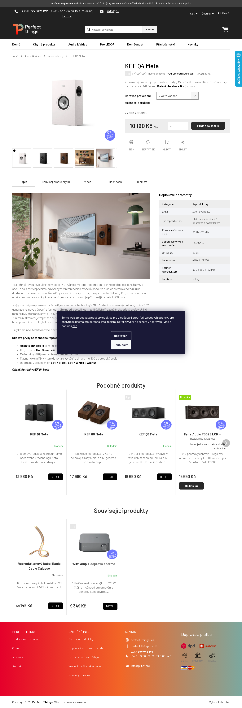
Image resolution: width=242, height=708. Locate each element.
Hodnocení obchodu (25, 639)
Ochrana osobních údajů (83, 657)
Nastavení (121, 335)
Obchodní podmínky (80, 639)
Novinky (17, 657)
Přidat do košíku (208, 125)
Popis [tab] (23, 181)
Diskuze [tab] (142, 181)
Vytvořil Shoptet (219, 702)
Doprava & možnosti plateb (85, 648)
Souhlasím (121, 345)
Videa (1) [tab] (89, 181)
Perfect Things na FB (144, 646)
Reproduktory (200, 204)
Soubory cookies (79, 675)
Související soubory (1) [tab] (56, 181)
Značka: (204, 73)
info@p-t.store (140, 665)
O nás (15, 648)
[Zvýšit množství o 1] (185, 126)
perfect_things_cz (142, 640)
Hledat (150, 29)
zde (75, 326)
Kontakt (17, 666)
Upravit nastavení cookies (103, 702)
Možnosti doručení (137, 102)
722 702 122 (145, 652)
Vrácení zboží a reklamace (84, 666)
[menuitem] (16, 44)
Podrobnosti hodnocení (180, 73)
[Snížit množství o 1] (171, 126)
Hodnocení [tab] (115, 181)
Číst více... (191, 86)
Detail (55, 605)
